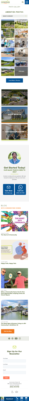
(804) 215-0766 (14, 387)
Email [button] (21, 400)
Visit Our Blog (8, 331)
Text (26, 399)
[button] (23, 2)
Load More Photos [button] (14, 80)
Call (17, 400)
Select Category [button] (8, 16)
